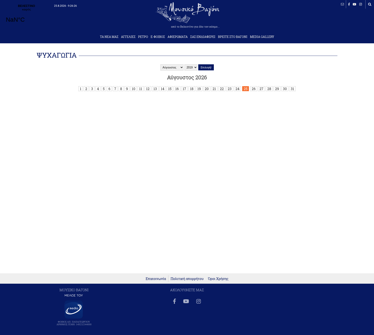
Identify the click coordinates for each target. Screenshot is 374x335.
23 (230, 88)
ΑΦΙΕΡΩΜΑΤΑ (178, 37)
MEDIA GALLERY (262, 37)
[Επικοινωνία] (342, 4)
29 (277, 88)
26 (254, 88)
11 (140, 88)
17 (184, 88)
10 (133, 88)
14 (162, 88)
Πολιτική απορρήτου (187, 278)
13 (155, 88)
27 (261, 88)
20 (207, 88)
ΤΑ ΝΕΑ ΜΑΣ (109, 37)
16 (177, 88)
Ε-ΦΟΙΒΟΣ (158, 37)
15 (169, 88)
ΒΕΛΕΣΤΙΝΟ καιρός (26, 16)
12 (148, 88)
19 (199, 88)
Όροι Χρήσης (218, 278)
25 (245, 88)
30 (285, 88)
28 (269, 88)
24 (237, 88)
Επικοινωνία (156, 278)
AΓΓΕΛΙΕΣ (128, 37)
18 (191, 88)
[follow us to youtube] (354, 4)
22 (222, 88)
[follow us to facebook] (349, 4)
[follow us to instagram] (360, 4)
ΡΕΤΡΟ (143, 37)
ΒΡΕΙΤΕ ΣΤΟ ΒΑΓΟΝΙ (232, 37)
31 (292, 88)
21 (214, 88)
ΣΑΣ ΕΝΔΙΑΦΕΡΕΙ (202, 37)
